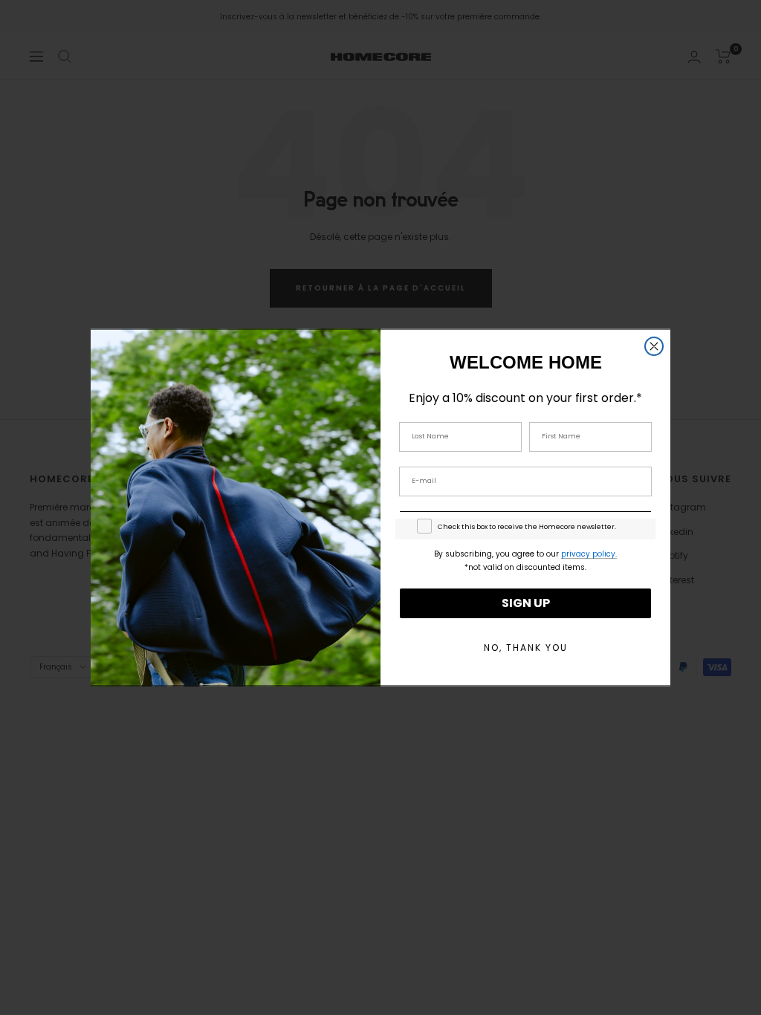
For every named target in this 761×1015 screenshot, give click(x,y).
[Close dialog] (654, 346)
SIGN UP (526, 603)
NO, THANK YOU (526, 647)
